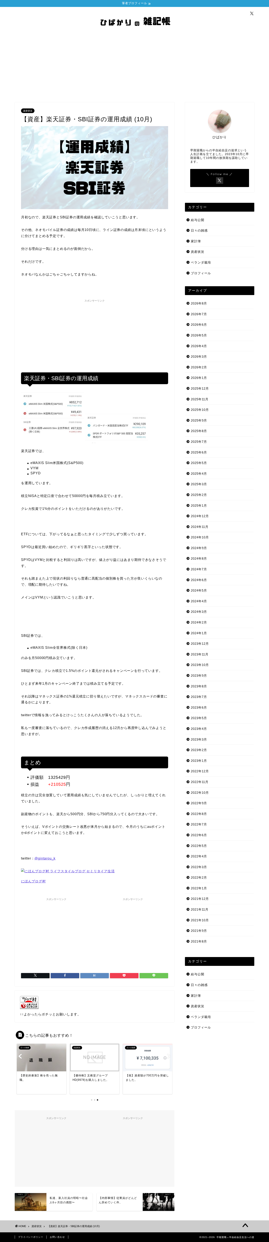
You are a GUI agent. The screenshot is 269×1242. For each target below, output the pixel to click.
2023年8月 (199, 686)
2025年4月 (199, 473)
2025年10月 (200, 409)
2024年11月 (199, 527)
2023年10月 (200, 665)
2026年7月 (199, 314)
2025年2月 (199, 495)
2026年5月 (199, 335)
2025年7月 (199, 441)
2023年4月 (199, 728)
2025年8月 (199, 431)
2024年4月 (199, 601)
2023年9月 (199, 675)
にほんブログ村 (33, 881)
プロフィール (201, 273)
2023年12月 (200, 643)
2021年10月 (200, 920)
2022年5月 (199, 846)
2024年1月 (199, 633)
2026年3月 (199, 356)
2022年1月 (199, 888)
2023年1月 (199, 760)
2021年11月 (199, 909)
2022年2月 (199, 877)
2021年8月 (199, 941)
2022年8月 (199, 814)
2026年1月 (199, 378)
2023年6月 (199, 707)
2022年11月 (199, 782)
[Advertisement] (134, 66)
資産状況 (27, 110)
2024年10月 (200, 537)
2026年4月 (199, 346)
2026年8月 (199, 303)
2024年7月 (199, 569)
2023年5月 (199, 718)
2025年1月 (199, 505)
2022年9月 (199, 803)
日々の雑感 (199, 230)
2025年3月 (199, 484)
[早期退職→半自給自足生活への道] (134, 31)
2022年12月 (200, 771)
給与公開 (197, 220)
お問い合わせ (57, 1237)
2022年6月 (199, 835)
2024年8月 (199, 558)
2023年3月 (199, 739)
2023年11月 (199, 654)
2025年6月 (199, 452)
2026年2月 (199, 367)
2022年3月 (199, 867)
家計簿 (196, 241)
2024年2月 (199, 622)
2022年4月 (199, 856)
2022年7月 (199, 824)
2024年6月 (199, 580)
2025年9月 (199, 420)
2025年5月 (199, 463)
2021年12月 (200, 899)
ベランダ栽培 (201, 262)
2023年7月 (199, 697)
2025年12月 (200, 388)
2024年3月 (199, 611)
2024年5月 (199, 590)
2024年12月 (200, 516)
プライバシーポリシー (30, 1237)
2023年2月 (199, 750)
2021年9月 (199, 930)
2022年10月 (200, 792)
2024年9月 (199, 548)
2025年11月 (199, 399)
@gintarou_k (44, 858)
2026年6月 (199, 324)
